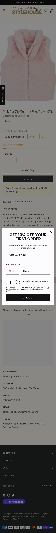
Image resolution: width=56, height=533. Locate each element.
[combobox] (12, 271)
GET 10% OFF (28, 297)
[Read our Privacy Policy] (48, 288)
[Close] (50, 231)
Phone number (13, 264)
